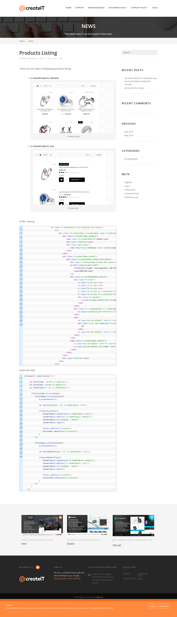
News (30, 41)
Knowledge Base (96, 7)
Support (79, 7)
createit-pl (98, 597)
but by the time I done (134, 88)
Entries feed (129, 189)
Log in (127, 186)
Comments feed (131, 193)
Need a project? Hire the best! (67, 578)
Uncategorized (130, 159)
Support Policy (139, 7)
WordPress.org (131, 197)
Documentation (118, 7)
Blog (155, 7)
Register (128, 182)
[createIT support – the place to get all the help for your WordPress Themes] (32, 8)
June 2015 (128, 131)
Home (68, 7)
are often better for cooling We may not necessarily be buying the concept (140, 81)
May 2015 (128, 135)
